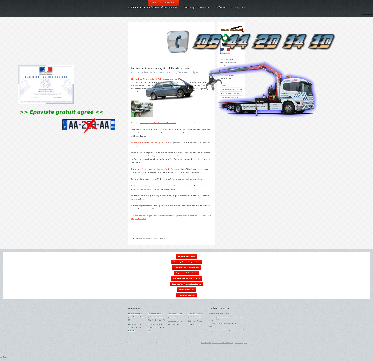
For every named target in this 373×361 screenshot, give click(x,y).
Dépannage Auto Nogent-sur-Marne (186, 267)
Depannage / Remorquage (196, 7)
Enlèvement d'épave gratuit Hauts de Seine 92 (156, 327)
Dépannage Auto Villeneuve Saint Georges (186, 284)
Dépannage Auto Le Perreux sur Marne (186, 278)
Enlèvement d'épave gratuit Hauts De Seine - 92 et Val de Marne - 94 (156, 317)
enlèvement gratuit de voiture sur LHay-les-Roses (157, 169)
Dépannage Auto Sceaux (186, 256)
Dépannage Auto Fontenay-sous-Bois (186, 262)
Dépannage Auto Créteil (186, 295)
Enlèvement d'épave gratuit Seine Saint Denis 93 (135, 327)
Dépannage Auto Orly (186, 289)
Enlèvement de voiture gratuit (230, 7)
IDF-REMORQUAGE (209, 343)
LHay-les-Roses (162, 143)
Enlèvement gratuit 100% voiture (143, 143)
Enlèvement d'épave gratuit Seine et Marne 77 (136, 317)
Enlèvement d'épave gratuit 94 (163, 7)
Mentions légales (241, 343)
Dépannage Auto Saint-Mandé (186, 273)
